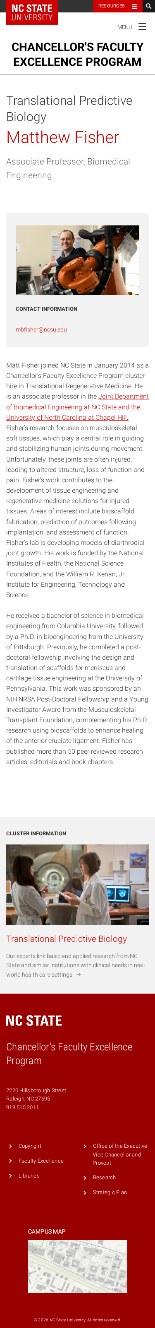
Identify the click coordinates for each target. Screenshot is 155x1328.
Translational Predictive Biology (69, 108)
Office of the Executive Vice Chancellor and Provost (120, 1154)
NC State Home (37, 6)
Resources (111, 6)
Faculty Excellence (41, 1161)
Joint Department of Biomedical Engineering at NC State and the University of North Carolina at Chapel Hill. (77, 406)
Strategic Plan (110, 1192)
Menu (132, 25)
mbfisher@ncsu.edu (41, 329)
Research (104, 1177)
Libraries (29, 1176)
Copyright (30, 1146)
